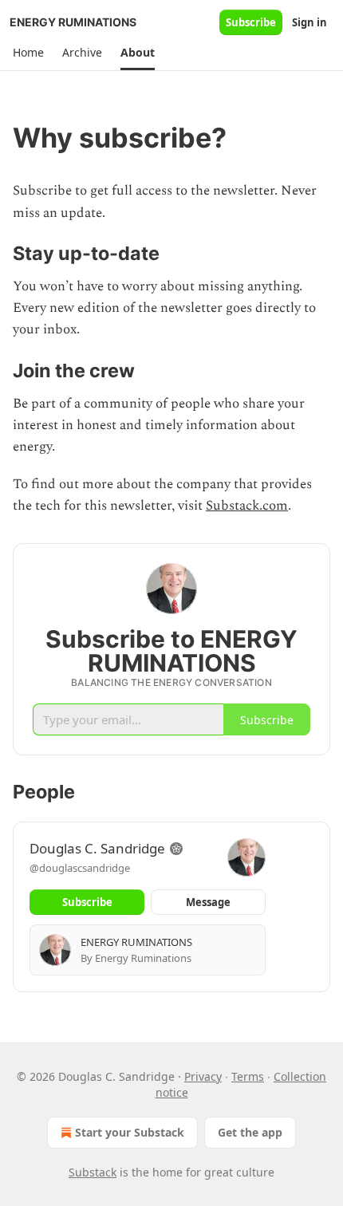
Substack (92, 1172)
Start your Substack (129, 1132)
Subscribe (251, 22)
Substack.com (247, 505)
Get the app (250, 1132)
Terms (247, 1076)
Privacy (203, 1076)
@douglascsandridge (80, 868)
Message (208, 902)
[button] (28, 52)
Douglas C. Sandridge (97, 848)
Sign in (309, 22)
